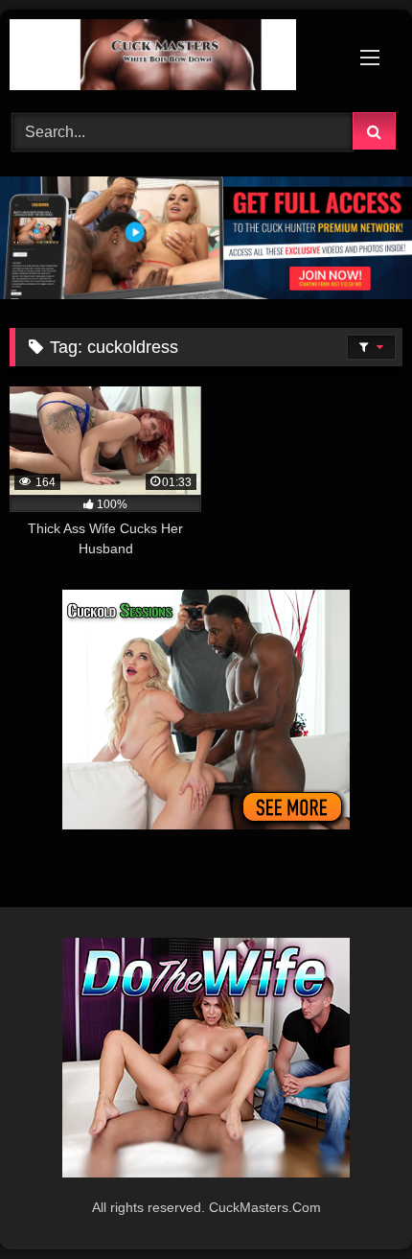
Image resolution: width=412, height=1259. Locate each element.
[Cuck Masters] (169, 58)
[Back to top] (353, 1202)
